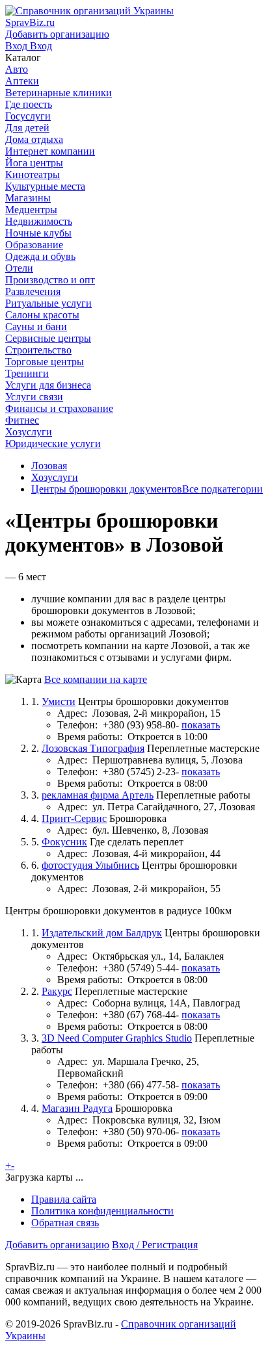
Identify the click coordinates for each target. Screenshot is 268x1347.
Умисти (58, 701)
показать (200, 724)
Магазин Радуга (77, 1108)
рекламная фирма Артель (98, 795)
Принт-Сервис (74, 818)
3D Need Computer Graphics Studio (117, 1038)
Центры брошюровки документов (106, 488)
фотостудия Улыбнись (90, 865)
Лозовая (49, 465)
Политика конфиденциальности (102, 1210)
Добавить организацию (57, 1244)
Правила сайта (63, 1199)
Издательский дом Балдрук (102, 932)
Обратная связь (65, 1222)
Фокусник (64, 841)
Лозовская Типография (93, 748)
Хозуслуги (54, 477)
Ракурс (57, 991)
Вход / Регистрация (155, 1244)
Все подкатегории (222, 488)
